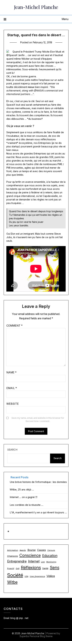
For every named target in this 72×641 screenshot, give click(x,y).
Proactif (10, 568)
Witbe (12, 582)
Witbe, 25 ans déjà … (22, 489)
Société (15, 575)
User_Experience (37, 576)
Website (12, 403)
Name (11, 372)
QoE (17, 568)
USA (26, 576)
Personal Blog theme (41, 636)
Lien (43, 562)
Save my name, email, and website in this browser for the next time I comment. (38, 420)
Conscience (30, 555)
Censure (51, 550)
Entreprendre (17, 561)
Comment (14, 325)
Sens (54, 567)
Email (11, 388)
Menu (65, 19)
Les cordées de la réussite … (26, 504)
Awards (23, 550)
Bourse (31, 550)
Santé (45, 568)
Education (49, 556)
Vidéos (51, 576)
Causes (41, 550)
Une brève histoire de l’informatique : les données (38, 482)
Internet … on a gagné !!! (23, 497)
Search (12, 449)
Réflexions (31, 567)
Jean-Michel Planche (36, 7)
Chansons (12, 556)
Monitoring (51, 562)
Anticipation (12, 550)
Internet (34, 561)
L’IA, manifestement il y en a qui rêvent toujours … (38, 512)
